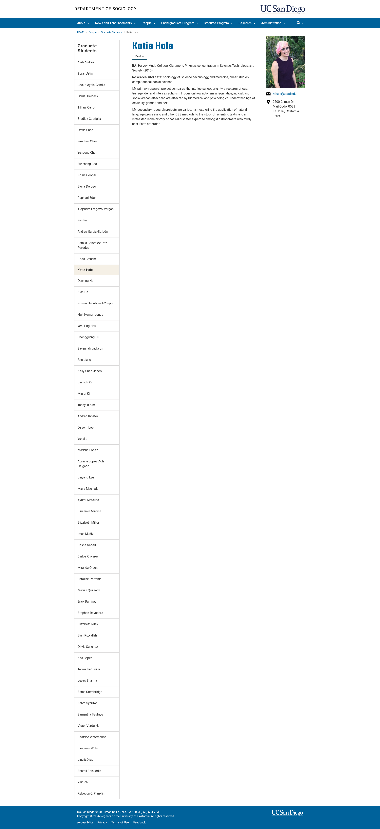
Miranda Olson (88, 568)
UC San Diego (283, 11)
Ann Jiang (84, 360)
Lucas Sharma (87, 680)
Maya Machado (88, 489)
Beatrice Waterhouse (92, 737)
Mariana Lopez (88, 450)
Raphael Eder (87, 198)
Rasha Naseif (87, 545)
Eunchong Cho (87, 164)
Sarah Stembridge (90, 692)
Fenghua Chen (87, 141)
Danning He (85, 281)
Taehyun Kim (86, 405)
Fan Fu (82, 220)
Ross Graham (87, 259)
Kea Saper (85, 658)
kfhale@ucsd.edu (284, 94)
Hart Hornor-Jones (90, 314)
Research (245, 23)
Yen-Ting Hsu (87, 326)
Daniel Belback (88, 96)
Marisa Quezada (89, 590)
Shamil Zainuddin (89, 771)
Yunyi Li (83, 439)
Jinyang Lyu (86, 477)
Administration (271, 23)
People (147, 23)
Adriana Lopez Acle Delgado (91, 463)
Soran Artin (85, 73)
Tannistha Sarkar (89, 669)
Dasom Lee (86, 427)
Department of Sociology (105, 8)
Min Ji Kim (85, 393)
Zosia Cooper (87, 175)
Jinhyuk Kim (86, 382)
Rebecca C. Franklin (91, 793)
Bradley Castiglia (89, 119)
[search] (300, 23)
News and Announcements (114, 23)
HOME (80, 32)
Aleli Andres (86, 62)
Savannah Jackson (90, 348)
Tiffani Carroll (87, 107)
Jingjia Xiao (85, 759)
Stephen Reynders (90, 613)
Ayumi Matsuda (88, 500)
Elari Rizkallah (87, 635)
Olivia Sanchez (88, 647)
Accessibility (85, 822)
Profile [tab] (139, 56)
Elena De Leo (87, 186)
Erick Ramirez (87, 601)
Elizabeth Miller (88, 522)
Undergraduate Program (178, 23)
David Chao (85, 130)
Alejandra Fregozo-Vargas (96, 209)
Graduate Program (217, 23)
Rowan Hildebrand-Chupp (95, 303)
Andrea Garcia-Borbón (93, 231)
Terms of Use (120, 822)
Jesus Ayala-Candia (91, 85)
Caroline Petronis (90, 579)
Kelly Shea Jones (90, 371)
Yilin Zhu (83, 782)
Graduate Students (111, 32)
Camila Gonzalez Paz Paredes (92, 245)
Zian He (83, 292)
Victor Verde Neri (89, 726)
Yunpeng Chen (87, 152)
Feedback (139, 822)
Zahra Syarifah (87, 703)
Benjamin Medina (89, 511)
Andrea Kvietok (88, 416)
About (81, 23)
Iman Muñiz (86, 534)
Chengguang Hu (88, 337)
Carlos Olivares (88, 556)
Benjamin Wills (88, 748)
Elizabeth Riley (88, 624)
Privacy (102, 822)
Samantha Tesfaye (90, 714)
